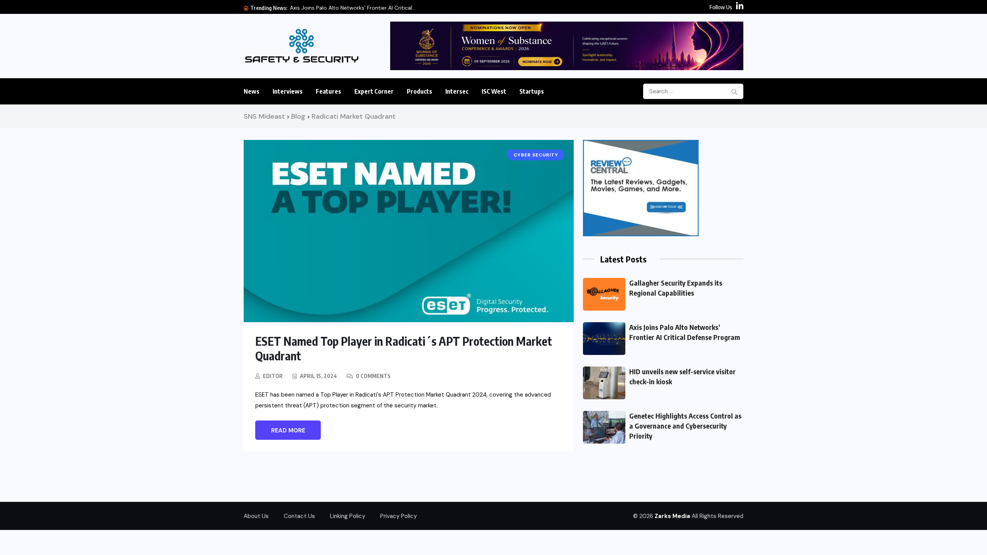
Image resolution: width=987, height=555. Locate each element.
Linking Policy (347, 516)
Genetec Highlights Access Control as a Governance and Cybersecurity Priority (685, 425)
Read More (288, 430)
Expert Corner (374, 91)
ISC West (494, 91)
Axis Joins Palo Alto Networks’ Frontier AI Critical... (353, 7)
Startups (531, 91)
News (251, 91)
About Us (256, 516)
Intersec (456, 91)
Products (419, 91)
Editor (273, 376)
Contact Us (299, 516)
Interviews (288, 91)
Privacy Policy (398, 516)
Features (328, 91)
